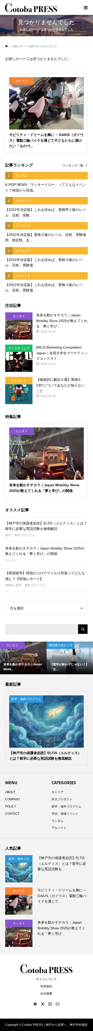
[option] (23, 658)
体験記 (9, 585)
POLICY (10, 806)
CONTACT (12, 813)
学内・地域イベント (65, 813)
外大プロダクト (62, 799)
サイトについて (46, 979)
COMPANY (12, 799)
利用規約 (46, 986)
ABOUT (10, 792)
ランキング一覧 (72, 165)
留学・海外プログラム (20, 535)
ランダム (57, 821)
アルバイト (59, 828)
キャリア (57, 792)
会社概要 (46, 993)
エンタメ (11, 560)
